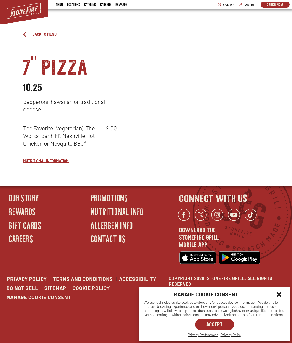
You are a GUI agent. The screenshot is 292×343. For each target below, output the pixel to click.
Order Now (278, 5)
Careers (105, 4)
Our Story (24, 198)
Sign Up (227, 5)
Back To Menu (44, 34)
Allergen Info (112, 225)
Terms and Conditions (83, 279)
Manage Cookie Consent (38, 297)
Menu (59, 4)
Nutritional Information (46, 160)
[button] (279, 294)
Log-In (247, 5)
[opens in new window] (197, 257)
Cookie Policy (91, 288)
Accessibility (137, 279)
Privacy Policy (231, 334)
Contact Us (108, 238)
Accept (214, 324)
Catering (90, 4)
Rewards (121, 4)
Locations (73, 4)
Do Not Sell (22, 288)
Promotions (109, 198)
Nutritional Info (117, 211)
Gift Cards (25, 225)
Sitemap (55, 288)
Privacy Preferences (203, 334)
